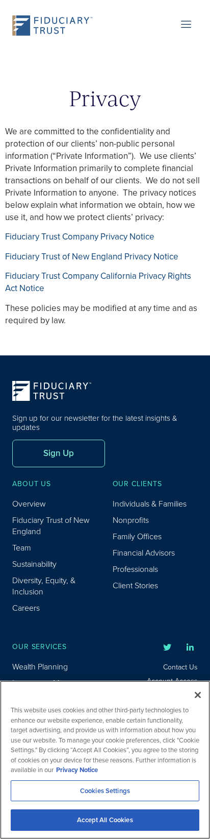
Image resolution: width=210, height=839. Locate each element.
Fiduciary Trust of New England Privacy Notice (91, 256)
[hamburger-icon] (186, 25)
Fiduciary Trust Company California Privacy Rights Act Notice (98, 282)
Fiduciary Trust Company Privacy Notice (79, 236)
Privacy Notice (77, 770)
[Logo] (55, 25)
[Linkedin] (190, 647)
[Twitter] (167, 647)
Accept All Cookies (105, 820)
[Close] (198, 695)
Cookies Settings (105, 791)
